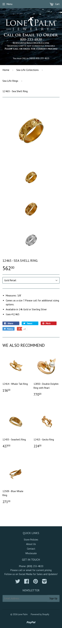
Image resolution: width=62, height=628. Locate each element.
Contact (31, 548)
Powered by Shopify (40, 614)
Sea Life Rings (10, 80)
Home (5, 70)
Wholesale (31, 553)
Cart (57, 4)
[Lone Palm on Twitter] (17, 582)
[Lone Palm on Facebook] (26, 582)
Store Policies (31, 539)
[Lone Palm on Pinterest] (35, 582)
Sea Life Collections (27, 70)
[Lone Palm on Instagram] (44, 582)
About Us (31, 544)
